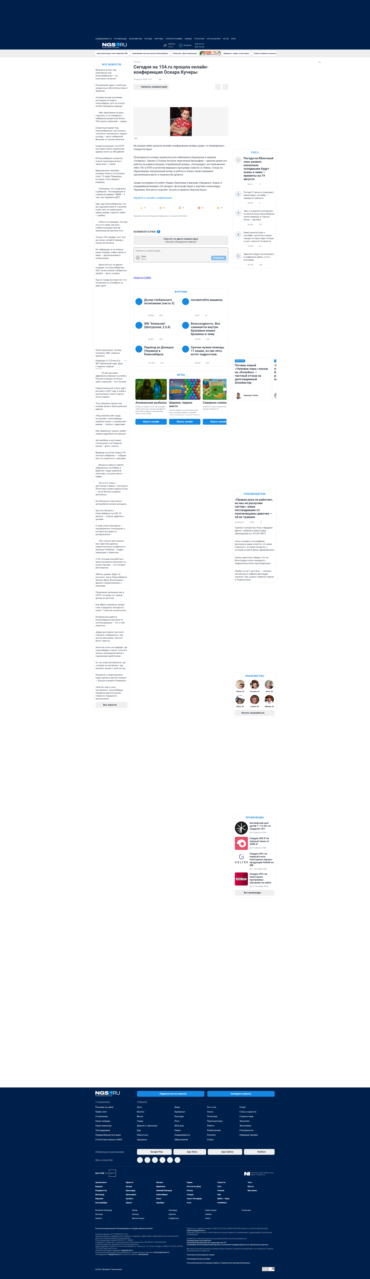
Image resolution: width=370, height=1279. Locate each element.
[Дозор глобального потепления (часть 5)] (139, 307)
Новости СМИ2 (142, 277)
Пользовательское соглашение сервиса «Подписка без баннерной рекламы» (218, 1263)
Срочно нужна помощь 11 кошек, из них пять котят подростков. (207, 351)
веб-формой (143, 1254)
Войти (143, 259)
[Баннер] (210, 53)
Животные (142, 1135)
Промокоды (120, 39)
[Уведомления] (265, 45)
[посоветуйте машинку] (186, 307)
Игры (226, 39)
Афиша (188, 39)
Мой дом (179, 1125)
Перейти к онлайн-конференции (153, 197)
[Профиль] (272, 45)
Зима (177, 1107)
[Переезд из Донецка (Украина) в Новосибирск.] (139, 355)
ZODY (233, 39)
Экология (244, 1121)
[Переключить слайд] (224, 389)
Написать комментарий (154, 86)
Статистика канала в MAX (108, 1139)
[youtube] (177, 1160)
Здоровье (142, 1139)
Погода (148, 39)
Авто (139, 1107)
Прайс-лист (101, 1111)
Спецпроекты (246, 1130)
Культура (179, 1116)
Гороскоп (199, 39)
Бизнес (140, 1111)
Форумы (159, 39)
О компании (101, 1116)
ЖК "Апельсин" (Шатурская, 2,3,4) (157, 325)
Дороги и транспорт (147, 1125)
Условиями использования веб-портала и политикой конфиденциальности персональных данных (227, 1245)
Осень (210, 1111)
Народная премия (248, 1135)
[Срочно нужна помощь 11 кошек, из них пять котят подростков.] (186, 355)
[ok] (155, 1160)
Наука (177, 1130)
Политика (212, 1116)
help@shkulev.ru (114, 1254)
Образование (181, 1139)
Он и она (211, 1107)
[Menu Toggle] (97, 45)
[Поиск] (259, 45)
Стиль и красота (247, 1111)
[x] (170, 1160)
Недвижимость (103, 39)
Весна (140, 1116)
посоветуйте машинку (207, 300)
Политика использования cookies (200, 1255)
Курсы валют (214, 39)
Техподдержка (102, 1130)
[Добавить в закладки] (218, 87)
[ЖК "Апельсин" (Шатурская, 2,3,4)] (139, 331)
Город (140, 1121)
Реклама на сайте (104, 1107)
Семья (210, 1139)
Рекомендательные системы (198, 1259)
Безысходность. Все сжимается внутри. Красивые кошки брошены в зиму (205, 329)
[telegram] (140, 1160)
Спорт (242, 1107)
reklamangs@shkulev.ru (196, 1230)
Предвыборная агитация (108, 1135)
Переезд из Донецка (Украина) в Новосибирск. (159, 351)
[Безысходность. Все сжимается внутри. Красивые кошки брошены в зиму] (186, 331)
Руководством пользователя (199, 1241)
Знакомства (135, 39)
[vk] (147, 1160)
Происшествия (214, 1121)
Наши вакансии (103, 1125)
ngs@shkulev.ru (127, 1250)
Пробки (185, 45)
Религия (211, 1135)
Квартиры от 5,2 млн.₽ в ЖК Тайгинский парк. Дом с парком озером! (109, 363)
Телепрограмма (173, 39)
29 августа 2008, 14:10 (143, 79)
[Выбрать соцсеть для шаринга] (225, 87)
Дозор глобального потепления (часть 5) (159, 301)
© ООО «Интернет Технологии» (108, 1269)
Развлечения (214, 1130)
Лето (177, 1121)
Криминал (179, 1111)
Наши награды (102, 1121)
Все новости (111, 64)
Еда (139, 1130)
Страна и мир (246, 1116)
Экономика (245, 1125)
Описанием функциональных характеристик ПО (206, 1243)
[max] (162, 1160)
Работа (210, 1125)
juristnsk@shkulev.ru (161, 1252)
